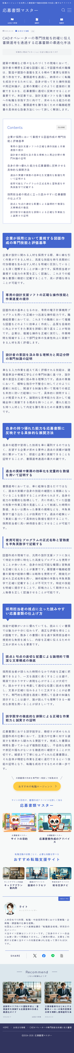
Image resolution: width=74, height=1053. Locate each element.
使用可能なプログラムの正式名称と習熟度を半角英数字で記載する (37, 185)
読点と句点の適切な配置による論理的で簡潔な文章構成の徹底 (37, 205)
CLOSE (61, 127)
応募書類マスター (20, 10)
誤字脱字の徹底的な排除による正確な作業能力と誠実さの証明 (37, 213)
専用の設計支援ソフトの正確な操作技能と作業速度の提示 (37, 148)
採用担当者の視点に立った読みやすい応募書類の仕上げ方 (36, 196)
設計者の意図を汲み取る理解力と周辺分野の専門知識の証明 (37, 156)
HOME (6, 1027)
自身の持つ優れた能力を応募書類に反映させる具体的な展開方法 (36, 167)
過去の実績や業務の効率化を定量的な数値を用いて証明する (37, 176)
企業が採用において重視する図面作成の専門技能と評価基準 (36, 139)
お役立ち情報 (23, 31)
